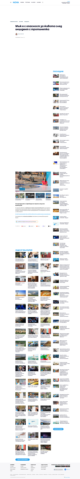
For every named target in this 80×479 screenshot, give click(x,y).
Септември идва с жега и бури (33, 440)
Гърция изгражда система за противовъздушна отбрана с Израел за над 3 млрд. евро (32, 299)
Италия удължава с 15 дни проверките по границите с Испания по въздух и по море (45, 299)
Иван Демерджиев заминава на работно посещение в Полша (20, 259)
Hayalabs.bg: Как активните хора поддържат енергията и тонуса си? (64, 328)
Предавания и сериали (24, 469)
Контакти (37, 474)
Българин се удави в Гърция (64, 189)
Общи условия (41, 474)
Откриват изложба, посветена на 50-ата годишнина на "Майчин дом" (45, 427)
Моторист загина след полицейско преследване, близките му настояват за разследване (45, 414)
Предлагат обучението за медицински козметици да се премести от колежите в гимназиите (20, 387)
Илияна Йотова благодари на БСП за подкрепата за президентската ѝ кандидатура (19, 374)
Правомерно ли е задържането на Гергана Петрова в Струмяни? (32, 374)
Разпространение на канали (22, 474)
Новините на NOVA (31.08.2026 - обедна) (64, 259)
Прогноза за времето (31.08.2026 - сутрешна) (33, 426)
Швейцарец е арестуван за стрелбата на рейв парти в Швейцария (64, 76)
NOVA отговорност (44, 466)
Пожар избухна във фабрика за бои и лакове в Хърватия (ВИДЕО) (64, 403)
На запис (33, 2)
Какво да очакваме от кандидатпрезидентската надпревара (33, 400)
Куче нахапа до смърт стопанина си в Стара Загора (45, 325)
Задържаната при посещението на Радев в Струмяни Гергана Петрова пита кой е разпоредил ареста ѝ (20, 401)
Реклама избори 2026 (15, 474)
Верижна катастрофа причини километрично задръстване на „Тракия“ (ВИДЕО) (45, 441)
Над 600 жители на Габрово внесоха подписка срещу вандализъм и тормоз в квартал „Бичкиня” (20, 427)
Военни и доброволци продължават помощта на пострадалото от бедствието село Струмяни (20, 349)
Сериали (32, 469)
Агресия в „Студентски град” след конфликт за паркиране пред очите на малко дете (33, 414)
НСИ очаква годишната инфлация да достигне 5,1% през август (65, 321)
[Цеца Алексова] (16, 34)
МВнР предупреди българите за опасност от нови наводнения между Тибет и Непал (64, 343)
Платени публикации (12, 475)
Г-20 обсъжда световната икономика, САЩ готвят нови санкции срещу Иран (64, 245)
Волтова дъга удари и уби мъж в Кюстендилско (19, 298)
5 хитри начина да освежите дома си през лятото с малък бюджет (65, 364)
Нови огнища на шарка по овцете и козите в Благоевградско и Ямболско (20, 337)
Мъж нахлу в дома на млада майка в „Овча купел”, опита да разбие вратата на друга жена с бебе (20, 414)
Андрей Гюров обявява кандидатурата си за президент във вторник (45, 336)
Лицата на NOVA (23, 467)
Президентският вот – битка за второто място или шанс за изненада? (33, 349)
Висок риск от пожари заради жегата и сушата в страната (45, 348)
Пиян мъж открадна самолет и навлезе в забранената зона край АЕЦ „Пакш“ (33, 272)
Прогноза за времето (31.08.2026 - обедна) (64, 223)
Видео (11, 470)
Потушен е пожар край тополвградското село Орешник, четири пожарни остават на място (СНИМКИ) (33, 453)
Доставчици (33, 474)
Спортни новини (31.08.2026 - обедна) (64, 217)
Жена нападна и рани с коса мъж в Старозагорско (20, 283)
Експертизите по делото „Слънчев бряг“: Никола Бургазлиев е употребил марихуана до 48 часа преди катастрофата (33, 285)
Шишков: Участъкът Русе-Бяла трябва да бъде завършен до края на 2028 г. (33, 312)
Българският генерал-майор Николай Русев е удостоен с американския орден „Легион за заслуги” (64, 294)
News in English (43, 469)
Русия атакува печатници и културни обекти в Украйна (64, 147)
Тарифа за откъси (29, 474)
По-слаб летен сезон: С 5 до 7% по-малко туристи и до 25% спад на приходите (46, 374)
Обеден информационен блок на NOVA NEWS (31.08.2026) (65, 89)
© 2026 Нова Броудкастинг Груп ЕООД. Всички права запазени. (17, 477)
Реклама (11, 474)
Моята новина (12, 469)
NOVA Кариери (43, 467)
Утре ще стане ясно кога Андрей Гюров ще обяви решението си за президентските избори (20, 453)
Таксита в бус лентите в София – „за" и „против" (33, 386)
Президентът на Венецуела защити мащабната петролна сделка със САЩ (64, 275)
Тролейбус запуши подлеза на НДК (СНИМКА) (44, 452)
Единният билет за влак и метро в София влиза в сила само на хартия (33, 336)
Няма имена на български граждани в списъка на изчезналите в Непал (64, 315)
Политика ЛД (50, 474)
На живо (39, 2)
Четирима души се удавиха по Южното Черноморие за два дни (33, 362)
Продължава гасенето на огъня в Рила (45, 400)
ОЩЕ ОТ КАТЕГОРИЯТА (22, 459)
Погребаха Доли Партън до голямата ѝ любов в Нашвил (64, 135)
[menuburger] (10, 2)
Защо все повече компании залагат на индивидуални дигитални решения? (64, 357)
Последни (12, 466)
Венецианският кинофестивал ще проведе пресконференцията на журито (65, 174)
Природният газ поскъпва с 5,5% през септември (32, 325)
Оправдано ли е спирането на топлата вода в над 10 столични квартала (20, 272)
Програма (27, 2)
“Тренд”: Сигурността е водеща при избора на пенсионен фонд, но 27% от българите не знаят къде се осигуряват (45, 312)
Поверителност (45, 474)
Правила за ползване (54, 474)
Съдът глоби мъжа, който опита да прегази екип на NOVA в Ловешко (20, 311)
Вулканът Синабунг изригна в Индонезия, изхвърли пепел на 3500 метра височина (64, 230)
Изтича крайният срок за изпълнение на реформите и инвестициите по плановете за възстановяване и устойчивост (64, 165)
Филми (32, 470)
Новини (22, 2)
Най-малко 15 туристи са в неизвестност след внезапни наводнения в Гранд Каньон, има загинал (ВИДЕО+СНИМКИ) (64, 372)
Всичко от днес (13, 467)
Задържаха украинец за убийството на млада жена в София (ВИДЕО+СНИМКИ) (45, 387)
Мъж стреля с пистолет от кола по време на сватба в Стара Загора (33, 259)
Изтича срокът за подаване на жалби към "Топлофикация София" (20, 440)
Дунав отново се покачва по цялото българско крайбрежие (20, 362)
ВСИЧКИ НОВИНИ (58, 429)
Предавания (33, 467)
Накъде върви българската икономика (46, 361)
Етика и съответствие (61, 474)
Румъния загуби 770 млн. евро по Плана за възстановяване (64, 101)
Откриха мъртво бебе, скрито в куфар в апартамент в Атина (64, 287)
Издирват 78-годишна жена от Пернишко (45, 259)
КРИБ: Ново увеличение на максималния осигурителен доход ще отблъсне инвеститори (46, 284)
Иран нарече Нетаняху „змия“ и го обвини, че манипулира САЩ (64, 83)
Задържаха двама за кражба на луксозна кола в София (19, 325)
